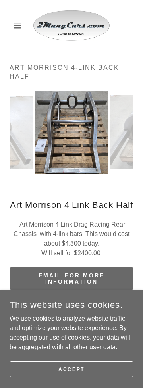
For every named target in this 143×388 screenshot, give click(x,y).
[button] (19, 25)
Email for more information (71, 278)
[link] (71, 25)
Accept (71, 369)
